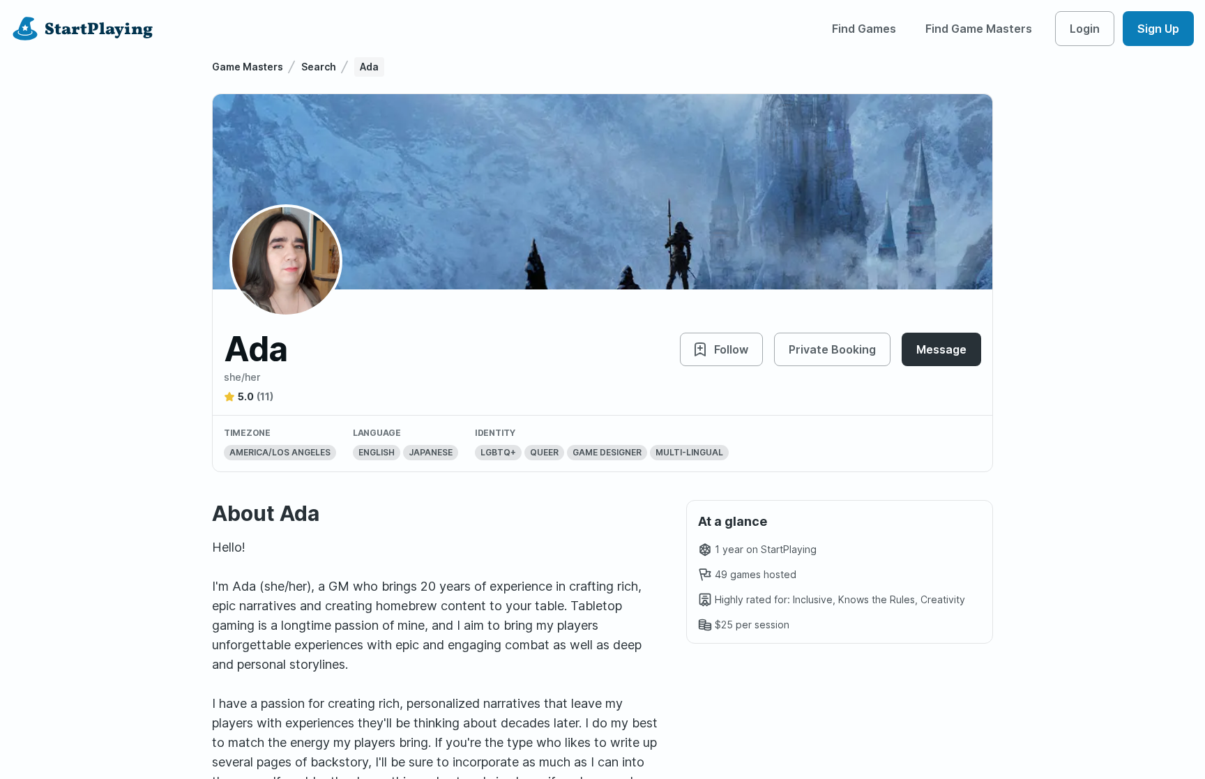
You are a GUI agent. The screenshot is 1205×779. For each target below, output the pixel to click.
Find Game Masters (978, 29)
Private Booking (832, 349)
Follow (731, 349)
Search (318, 67)
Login (1085, 29)
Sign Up (1158, 29)
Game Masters (247, 67)
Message (941, 349)
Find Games (864, 29)
